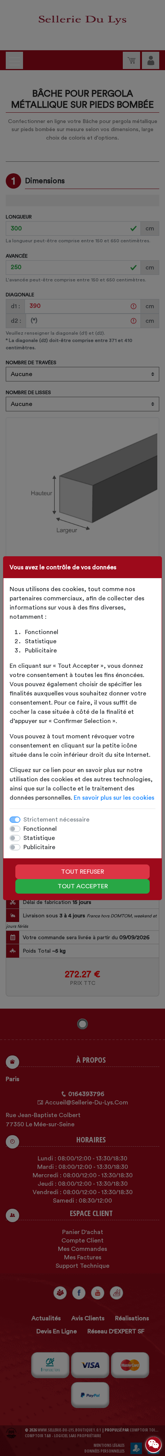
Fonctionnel (40, 829)
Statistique (39, 838)
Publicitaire (39, 847)
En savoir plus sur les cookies (114, 798)
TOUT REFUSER (82, 872)
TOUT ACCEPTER (83, 886)
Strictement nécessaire (56, 820)
